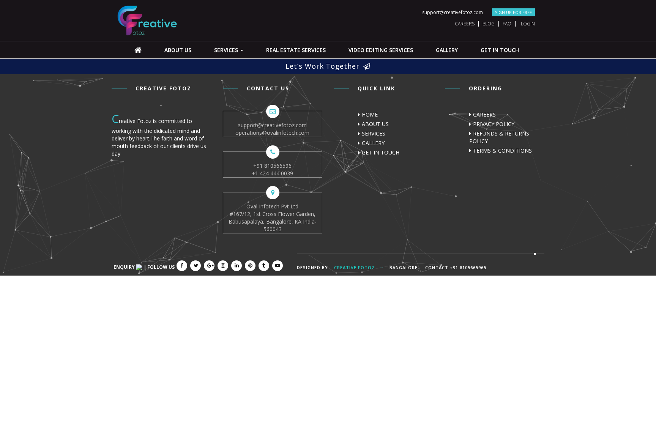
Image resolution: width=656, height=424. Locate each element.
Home (370, 114)
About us (177, 50)
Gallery (447, 50)
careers (484, 114)
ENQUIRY (125, 267)
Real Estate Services (296, 50)
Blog (489, 23)
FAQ (507, 23)
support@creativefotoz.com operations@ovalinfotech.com (272, 128)
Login (528, 23)
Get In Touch (500, 50)
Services (227, 50)
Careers (465, 23)
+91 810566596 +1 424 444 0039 (272, 169)
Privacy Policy (493, 124)
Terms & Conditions (502, 150)
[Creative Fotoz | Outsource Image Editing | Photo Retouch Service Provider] (147, 20)
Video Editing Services (380, 50)
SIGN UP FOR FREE (513, 12)
